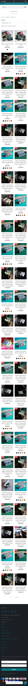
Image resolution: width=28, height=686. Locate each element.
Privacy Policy (5, 644)
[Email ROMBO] (15, 611)
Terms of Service (6, 633)
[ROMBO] (14, 1)
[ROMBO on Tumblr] (9, 611)
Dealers (3, 627)
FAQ (2, 653)
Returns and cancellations (9, 639)
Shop (2, 624)
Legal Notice (5, 630)
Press (3, 650)
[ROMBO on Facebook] (2, 611)
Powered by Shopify (5, 674)
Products (7, 17)
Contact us (4, 647)
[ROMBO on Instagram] (12, 611)
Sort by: (3, 20)
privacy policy (17, 658)
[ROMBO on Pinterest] (6, 611)
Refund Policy (5, 636)
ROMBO (6, 673)
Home (2, 17)
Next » (17, 597)
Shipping (3, 642)
